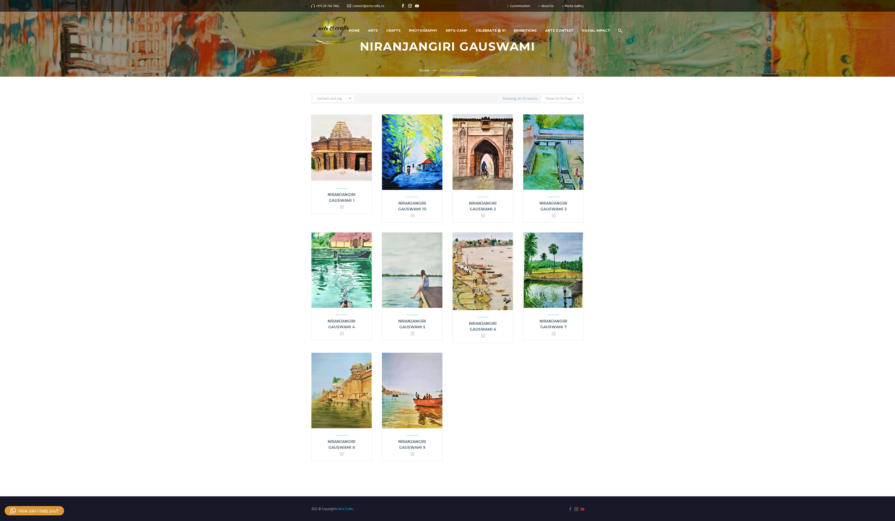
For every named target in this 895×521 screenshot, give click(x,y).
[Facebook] (402, 6)
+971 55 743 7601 (327, 6)
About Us (547, 6)
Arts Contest (559, 30)
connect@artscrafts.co (368, 6)
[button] (34, 510)
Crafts (393, 30)
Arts (373, 30)
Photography (423, 30)
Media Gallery (574, 6)
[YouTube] (416, 6)
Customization (520, 6)
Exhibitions (525, 30)
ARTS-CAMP (456, 30)
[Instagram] (409, 6)
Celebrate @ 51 (491, 30)
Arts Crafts (346, 509)
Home (354, 30)
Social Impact (596, 30)
